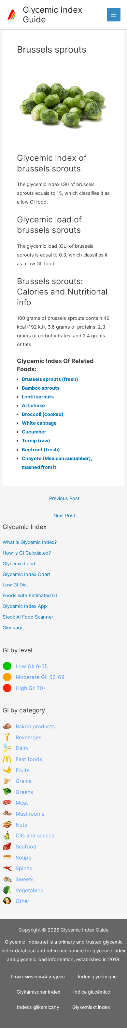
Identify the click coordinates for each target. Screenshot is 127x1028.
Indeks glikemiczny (38, 1007)
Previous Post (64, 498)
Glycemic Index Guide (52, 15)
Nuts (21, 824)
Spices (24, 868)
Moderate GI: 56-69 (40, 677)
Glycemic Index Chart (26, 574)
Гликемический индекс (38, 977)
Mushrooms (30, 813)
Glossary (12, 628)
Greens (24, 792)
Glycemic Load (19, 564)
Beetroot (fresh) (41, 450)
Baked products (35, 726)
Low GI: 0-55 (32, 666)
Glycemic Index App (25, 606)
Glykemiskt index (91, 1007)
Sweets (25, 879)
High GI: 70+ (31, 688)
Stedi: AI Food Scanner (28, 617)
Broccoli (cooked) (43, 414)
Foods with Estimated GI (30, 595)
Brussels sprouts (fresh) (50, 379)
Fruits (22, 770)
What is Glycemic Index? (30, 542)
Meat (22, 802)
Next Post (64, 516)
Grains (23, 781)
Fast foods (29, 759)
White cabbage (39, 423)
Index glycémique (97, 977)
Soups (23, 857)
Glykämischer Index (38, 992)
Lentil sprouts (38, 397)
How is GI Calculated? (27, 553)
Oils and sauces (35, 835)
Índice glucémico (91, 992)
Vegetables (29, 890)
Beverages (28, 737)
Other (22, 901)
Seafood (26, 846)
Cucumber (34, 432)
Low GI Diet (15, 585)
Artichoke (33, 405)
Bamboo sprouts (41, 388)
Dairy (22, 748)
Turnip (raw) (36, 441)
